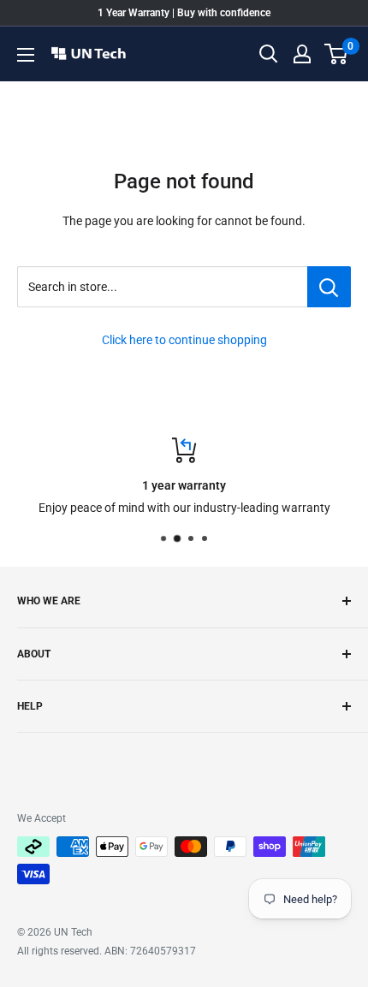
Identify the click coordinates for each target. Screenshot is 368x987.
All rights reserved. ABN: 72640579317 (106, 951)
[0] (336, 54)
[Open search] (268, 54)
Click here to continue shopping (184, 340)
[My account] (302, 54)
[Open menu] (25, 55)
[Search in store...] (329, 286)
